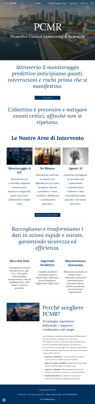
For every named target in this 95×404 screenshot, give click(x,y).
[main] (47, 30)
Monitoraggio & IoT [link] (58, 3)
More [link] (83, 3)
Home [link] (38, 3)
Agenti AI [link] (74, 3)
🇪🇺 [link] (45, 3)
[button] (92, 3)
